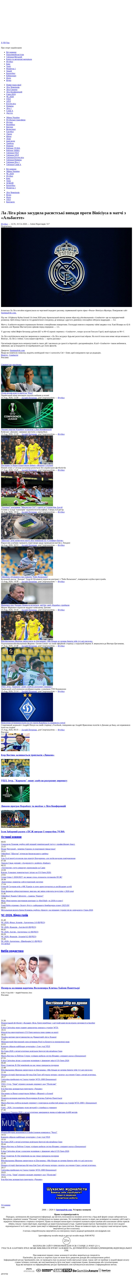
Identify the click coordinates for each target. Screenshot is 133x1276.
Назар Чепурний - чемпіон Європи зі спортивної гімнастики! (28, 849)
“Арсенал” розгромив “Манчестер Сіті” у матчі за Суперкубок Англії (31, 507)
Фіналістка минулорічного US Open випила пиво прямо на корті (29, 1032)
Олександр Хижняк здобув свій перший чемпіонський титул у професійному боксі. (38, 844)
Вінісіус (4, 355)
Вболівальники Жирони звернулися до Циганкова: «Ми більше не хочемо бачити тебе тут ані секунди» (47, 641)
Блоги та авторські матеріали (19, 59)
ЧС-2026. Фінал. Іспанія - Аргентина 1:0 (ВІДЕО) (23, 922)
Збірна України (13, 117)
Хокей (9, 71)
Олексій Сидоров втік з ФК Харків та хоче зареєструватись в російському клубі (36, 886)
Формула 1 (11, 69)
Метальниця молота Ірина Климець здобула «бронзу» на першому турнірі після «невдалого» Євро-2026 (47, 910)
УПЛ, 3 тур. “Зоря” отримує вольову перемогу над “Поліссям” (28, 1084)
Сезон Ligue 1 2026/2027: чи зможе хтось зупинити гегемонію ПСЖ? (31, 877)
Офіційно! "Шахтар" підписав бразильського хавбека (24, 853)
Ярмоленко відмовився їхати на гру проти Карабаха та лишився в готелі (33, 723)
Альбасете (13, 355)
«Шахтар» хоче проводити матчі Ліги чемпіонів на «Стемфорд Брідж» (32, 540)
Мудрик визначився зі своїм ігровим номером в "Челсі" (29, 1132)
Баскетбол (10, 73)
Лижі (8, 139)
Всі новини (11, 52)
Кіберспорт (11, 76)
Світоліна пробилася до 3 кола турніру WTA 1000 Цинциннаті (28, 1079)
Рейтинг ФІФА (13, 150)
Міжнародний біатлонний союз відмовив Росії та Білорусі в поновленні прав (35, 1042)
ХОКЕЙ (10, 183)
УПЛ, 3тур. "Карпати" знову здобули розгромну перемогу (26, 687)
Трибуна (10, 143)
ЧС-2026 (10, 96)
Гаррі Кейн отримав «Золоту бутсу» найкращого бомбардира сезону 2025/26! (35, 905)
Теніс (8, 66)
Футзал (9, 122)
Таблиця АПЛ (12, 155)
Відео (8, 80)
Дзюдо (9, 134)
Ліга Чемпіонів (12, 87)
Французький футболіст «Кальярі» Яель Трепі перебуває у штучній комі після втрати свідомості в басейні (48, 1023)
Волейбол (10, 124)
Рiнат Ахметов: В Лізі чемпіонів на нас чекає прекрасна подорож (30, 1065)
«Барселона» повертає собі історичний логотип (22, 882)
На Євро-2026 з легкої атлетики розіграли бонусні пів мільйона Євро (31, 1051)
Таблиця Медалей (14, 57)
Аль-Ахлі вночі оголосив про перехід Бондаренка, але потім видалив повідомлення (38, 858)
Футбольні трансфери (15, 120)
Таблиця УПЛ (12, 153)
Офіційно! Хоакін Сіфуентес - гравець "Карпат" (22, 896)
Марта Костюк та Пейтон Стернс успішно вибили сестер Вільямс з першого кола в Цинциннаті (43, 1056)
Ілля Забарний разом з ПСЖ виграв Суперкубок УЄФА (33, 831)
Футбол (9, 61)
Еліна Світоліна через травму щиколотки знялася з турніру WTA (29, 1027)
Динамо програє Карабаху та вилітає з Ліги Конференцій (26, 429)
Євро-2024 (11, 94)
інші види (10, 141)
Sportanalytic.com (17, 350)
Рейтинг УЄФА (13, 148)
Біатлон (9, 127)
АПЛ (8, 101)
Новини (9, 146)
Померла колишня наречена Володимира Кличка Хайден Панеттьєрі (40, 988)
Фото (8, 78)
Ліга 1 (9, 108)
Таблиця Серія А (13, 164)
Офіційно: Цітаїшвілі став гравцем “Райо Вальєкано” (24, 577)
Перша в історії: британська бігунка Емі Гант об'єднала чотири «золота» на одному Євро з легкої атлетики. (48, 1075)
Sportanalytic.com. (8, 313)
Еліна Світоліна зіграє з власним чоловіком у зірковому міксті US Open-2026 (35, 1060)
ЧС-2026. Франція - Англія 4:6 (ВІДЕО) (18, 927)
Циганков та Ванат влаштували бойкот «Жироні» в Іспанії (27, 465)
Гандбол (10, 131)
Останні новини (11, 837)
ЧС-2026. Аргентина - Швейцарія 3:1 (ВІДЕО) (21, 941)
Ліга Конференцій (14, 92)
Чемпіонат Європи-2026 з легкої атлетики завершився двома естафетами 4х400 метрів (39, 1112)
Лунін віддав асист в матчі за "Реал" (17, 393)
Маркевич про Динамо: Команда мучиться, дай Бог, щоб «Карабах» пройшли (35, 605)
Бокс (8, 64)
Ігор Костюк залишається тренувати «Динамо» (27, 755)
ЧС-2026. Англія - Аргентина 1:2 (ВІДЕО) (19, 932)
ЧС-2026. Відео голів (14, 915)
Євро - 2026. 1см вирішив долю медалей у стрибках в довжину (29, 1107)
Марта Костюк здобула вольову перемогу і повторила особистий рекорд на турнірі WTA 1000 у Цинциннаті (49, 1103)
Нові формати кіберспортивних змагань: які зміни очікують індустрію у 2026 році (37, 891)
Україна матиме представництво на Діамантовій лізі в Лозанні (28, 1037)
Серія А (9, 111)
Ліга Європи (11, 89)
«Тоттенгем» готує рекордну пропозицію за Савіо (23, 868)
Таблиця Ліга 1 (13, 162)
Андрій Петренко (29, 398)
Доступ (9, 113)
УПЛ (8, 99)
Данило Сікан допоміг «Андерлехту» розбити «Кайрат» (26, 863)
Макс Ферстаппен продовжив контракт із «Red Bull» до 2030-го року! (32, 901)
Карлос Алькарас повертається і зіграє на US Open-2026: (26, 872)
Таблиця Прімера (14, 160)
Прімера (10, 106)
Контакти (10, 202)
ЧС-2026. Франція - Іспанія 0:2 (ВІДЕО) (18, 936)
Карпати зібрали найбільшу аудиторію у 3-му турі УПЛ (25, 1046)
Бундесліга (11, 104)
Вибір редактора (12, 951)
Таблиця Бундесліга (15, 157)
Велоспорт (11, 129)
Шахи (8, 136)
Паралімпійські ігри (15, 54)
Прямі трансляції (13, 85)
